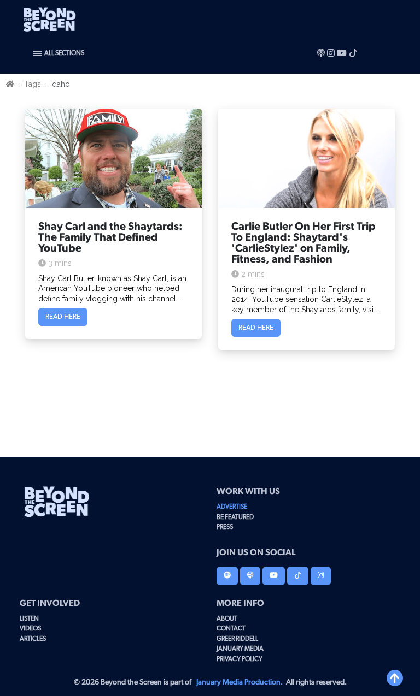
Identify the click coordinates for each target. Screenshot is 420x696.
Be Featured (235, 517)
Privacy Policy (239, 659)
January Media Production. (239, 682)
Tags (32, 84)
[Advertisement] (210, 404)
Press (225, 527)
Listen (29, 618)
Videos (30, 628)
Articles (33, 638)
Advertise (232, 506)
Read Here (62, 316)
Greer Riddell (237, 638)
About (227, 618)
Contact (231, 628)
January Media (240, 648)
